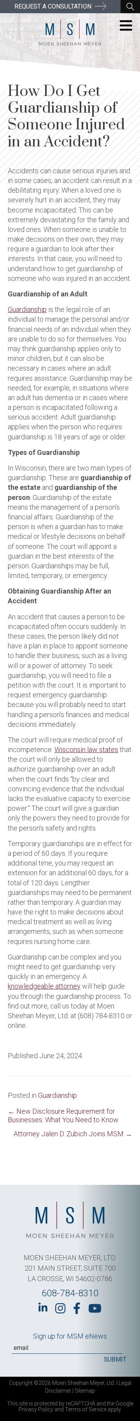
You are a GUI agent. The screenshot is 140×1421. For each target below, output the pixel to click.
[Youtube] (95, 1308)
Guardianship (27, 309)
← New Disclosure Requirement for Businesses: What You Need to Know (63, 1115)
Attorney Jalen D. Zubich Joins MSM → (73, 1134)
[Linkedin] (42, 1307)
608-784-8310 (70, 1293)
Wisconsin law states (86, 749)
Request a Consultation (53, 6)
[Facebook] (76, 1308)
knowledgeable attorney (44, 986)
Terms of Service (86, 1409)
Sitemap (85, 1391)
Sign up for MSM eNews (70, 1336)
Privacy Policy (36, 1409)
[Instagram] (60, 1308)
